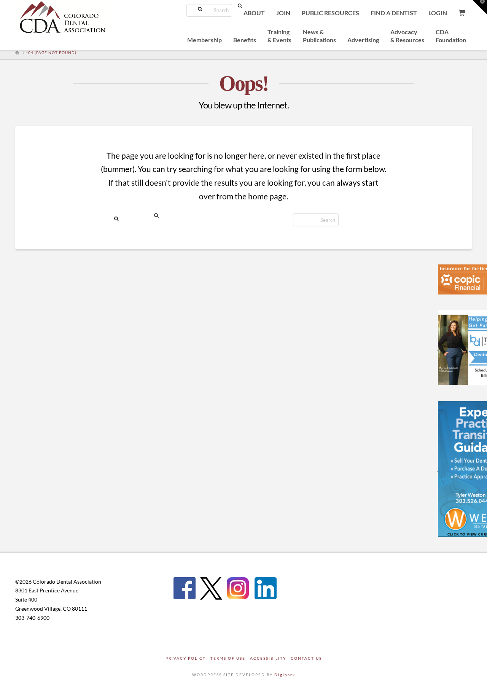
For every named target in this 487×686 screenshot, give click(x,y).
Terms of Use (227, 658)
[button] (480, 7)
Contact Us (306, 658)
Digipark (284, 674)
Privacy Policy (186, 658)
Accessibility (268, 658)
